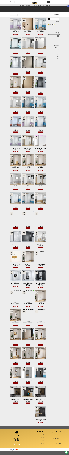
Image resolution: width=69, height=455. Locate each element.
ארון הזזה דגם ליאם (40, 50)
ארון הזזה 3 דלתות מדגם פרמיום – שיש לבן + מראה (28, 284)
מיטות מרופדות (57, 56)
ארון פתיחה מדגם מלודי (28, 167)
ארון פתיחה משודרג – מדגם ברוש (15, 303)
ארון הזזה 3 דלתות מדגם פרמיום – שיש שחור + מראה (40, 284)
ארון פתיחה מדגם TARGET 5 (28, 225)
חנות (43, 5)
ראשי (49, 5)
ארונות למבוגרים (56, 45)
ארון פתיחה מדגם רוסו (41, 303)
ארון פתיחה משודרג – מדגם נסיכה (28, 303)
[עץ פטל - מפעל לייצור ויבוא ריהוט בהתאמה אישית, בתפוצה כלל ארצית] (34, 2)
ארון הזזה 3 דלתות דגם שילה (28, 148)
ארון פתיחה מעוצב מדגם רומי (16, 148)
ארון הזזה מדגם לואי (41, 69)
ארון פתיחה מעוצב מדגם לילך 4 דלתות (40, 148)
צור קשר (20, 5)
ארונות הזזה (57, 41)
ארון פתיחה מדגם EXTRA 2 (40, 31)
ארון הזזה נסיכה (28, 50)
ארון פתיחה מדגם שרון (16, 31)
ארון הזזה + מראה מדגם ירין (15, 110)
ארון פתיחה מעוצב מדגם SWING (40, 205)
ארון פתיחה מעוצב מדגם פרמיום (15, 283)
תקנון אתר (23, 5)
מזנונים (58, 52)
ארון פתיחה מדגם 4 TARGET (28, 69)
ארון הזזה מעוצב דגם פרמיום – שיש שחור (41, 90)
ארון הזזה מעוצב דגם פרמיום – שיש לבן (16, 70)
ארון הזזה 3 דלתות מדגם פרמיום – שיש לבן (15, 245)
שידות (58, 63)
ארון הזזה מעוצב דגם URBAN (16, 50)
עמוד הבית (57, 16)
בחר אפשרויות (40, 34)
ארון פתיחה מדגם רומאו (15, 341)
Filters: (57, 29)
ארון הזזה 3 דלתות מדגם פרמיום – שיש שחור (28, 245)
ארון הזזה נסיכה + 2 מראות (40, 225)
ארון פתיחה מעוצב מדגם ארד (16, 264)
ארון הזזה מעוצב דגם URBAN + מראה (40, 186)
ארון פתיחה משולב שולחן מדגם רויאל (41, 419)
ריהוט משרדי (57, 60)
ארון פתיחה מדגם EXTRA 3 (28, 31)
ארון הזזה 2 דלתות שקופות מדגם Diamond (40, 400)
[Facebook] (18, 440)
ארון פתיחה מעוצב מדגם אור (28, 129)
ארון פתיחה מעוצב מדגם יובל (28, 205)
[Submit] (49, 19)
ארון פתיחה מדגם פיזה (41, 341)
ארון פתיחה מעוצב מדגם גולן (41, 322)
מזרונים (42, 443)
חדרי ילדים (57, 49)
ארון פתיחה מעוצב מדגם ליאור (40, 264)
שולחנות (58, 61)
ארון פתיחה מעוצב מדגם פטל (41, 244)
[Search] (48, 2)
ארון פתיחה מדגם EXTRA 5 (15, 205)
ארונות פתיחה (57, 47)
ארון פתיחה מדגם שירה (41, 167)
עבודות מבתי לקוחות (34, 5)
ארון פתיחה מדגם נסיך (28, 110)
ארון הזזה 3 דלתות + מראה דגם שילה (16, 225)
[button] (68, 6)
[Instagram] (16, 440)
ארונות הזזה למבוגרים (56, 43)
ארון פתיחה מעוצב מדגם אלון (41, 110)
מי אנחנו (47, 5)
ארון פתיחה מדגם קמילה (15, 167)
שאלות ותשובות (28, 5)
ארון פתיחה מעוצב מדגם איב (41, 380)
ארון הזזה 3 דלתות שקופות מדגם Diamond (15, 400)
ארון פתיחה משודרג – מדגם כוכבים (28, 322)
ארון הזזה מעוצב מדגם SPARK (15, 186)
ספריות (58, 58)
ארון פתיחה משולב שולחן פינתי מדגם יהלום (28, 400)
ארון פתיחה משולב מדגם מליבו (28, 380)
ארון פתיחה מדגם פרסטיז (15, 380)
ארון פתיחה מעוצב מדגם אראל (40, 129)
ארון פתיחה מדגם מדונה (15, 322)
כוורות (58, 51)
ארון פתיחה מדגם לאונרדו (28, 264)
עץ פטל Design (40, 5)
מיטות (58, 54)
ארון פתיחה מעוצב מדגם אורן (16, 129)
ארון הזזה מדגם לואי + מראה (28, 186)
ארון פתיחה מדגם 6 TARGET (28, 341)
